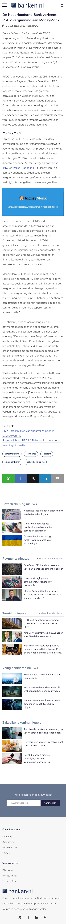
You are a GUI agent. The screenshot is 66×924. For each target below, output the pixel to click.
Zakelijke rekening (36, 461)
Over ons (7, 836)
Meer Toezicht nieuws (52, 613)
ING (5, 168)
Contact (6, 853)
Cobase (53, 163)
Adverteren (8, 842)
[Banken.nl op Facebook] (28, 917)
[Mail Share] (57, 478)
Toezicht (46, 453)
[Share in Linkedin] (45, 478)
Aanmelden (50, 802)
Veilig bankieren (12, 461)
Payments (31, 453)
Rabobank (28, 168)
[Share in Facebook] (21, 478)
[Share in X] (33, 478)
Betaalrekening (11, 453)
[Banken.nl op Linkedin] (36, 917)
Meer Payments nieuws (51, 558)
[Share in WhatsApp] (8, 478)
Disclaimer (7, 870)
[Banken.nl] (37, 3)
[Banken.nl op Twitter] (20, 917)
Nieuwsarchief (9, 847)
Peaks (16, 168)
